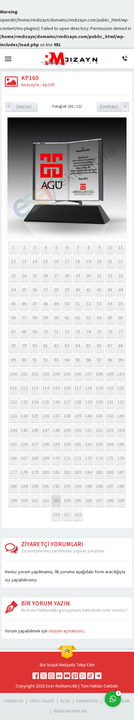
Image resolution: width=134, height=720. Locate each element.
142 (110, 416)
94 (67, 360)
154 (120, 430)
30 (88, 276)
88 (120, 346)
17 (67, 261)
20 (99, 261)
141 (99, 416)
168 (35, 458)
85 (88, 346)
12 (13, 261)
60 (56, 318)
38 (56, 290)
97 (99, 360)
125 (45, 402)
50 (67, 304)
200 (24, 500)
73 (77, 332)
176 (120, 458)
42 (99, 290)
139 (77, 416)
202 (45, 500)
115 (56, 388)
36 (35, 290)
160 (67, 444)
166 (13, 458)
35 (24, 290)
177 (13, 472)
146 (35, 430)
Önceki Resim (21, 107)
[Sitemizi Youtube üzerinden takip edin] (67, 675)
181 (56, 472)
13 (24, 261)
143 (120, 416)
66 (120, 318)
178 (24, 472)
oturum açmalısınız (66, 631)
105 (67, 374)
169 (45, 458)
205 (77, 500)
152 (99, 430)
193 (67, 486)
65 (110, 318)
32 (110, 276)
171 (67, 458)
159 (56, 444)
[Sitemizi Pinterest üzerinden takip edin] (75, 675)
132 (120, 402)
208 (110, 500)
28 (67, 276)
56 (13, 318)
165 (120, 444)
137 (56, 416)
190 (35, 486)
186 (110, 472)
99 (120, 360)
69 (35, 332)
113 (35, 388)
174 (99, 458)
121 (120, 388)
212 (77, 514)
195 (88, 486)
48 (45, 304)
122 (13, 402)
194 (77, 486)
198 (120, 486)
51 (77, 304)
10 (110, 247)
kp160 (49, 85)
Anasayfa (30, 85)
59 (45, 318)
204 (67, 500)
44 (120, 290)
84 (77, 346)
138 (67, 416)
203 (56, 500)
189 (24, 486)
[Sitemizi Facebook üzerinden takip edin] (36, 675)
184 (88, 472)
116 (67, 388)
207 (99, 500)
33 (120, 276)
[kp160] (67, 235)
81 (45, 346)
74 (88, 332)
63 (88, 318)
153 (110, 430)
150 (77, 430)
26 (45, 276)
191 (45, 486)
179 (35, 472)
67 (13, 332)
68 (24, 332)
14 (35, 261)
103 (45, 374)
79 (24, 346)
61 (67, 318)
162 (88, 444)
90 (24, 360)
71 (56, 332)
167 (24, 458)
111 (13, 388)
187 (120, 472)
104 (56, 374)
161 (77, 444)
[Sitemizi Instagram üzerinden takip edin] (51, 675)
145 (24, 430)
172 (77, 458)
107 (88, 374)
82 (56, 346)
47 (35, 304)
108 (99, 374)
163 (99, 444)
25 (35, 276)
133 (13, 416)
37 (45, 290)
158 (45, 444)
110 (120, 374)
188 (13, 486)
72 (67, 332)
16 (56, 261)
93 (56, 360)
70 (45, 332)
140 (88, 416)
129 (88, 402)
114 (45, 388)
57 (24, 318)
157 (35, 444)
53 (99, 304)
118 (88, 388)
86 (99, 346)
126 (56, 402)
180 (45, 472)
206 (88, 500)
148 (56, 430)
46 (24, 304)
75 (99, 332)
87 (110, 346)
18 (77, 261)
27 (56, 276)
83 (67, 346)
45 (13, 304)
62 (77, 318)
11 (120, 247)
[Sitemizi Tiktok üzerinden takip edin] (90, 675)
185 (99, 472)
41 (88, 290)
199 (13, 500)
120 (110, 388)
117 (77, 388)
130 (99, 402)
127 (67, 402)
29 (77, 276)
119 (99, 388)
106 (77, 374)
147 (45, 430)
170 (56, 458)
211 (67, 514)
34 (13, 290)
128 (77, 402)
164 (110, 444)
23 (13, 276)
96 (88, 360)
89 (13, 360)
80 (35, 346)
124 (35, 402)
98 (110, 360)
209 (120, 500)
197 (110, 486)
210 (56, 514)
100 (13, 374)
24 (24, 276)
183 (77, 472)
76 (110, 332)
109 (110, 374)
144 (13, 430)
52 (88, 304)
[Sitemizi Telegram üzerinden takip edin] (98, 675)
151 (88, 430)
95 (77, 360)
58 (35, 318)
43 (110, 290)
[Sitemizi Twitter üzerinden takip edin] (43, 675)
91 (35, 360)
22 (120, 261)
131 (110, 402)
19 (88, 261)
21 (110, 261)
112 (24, 388)
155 (13, 444)
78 (13, 346)
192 (56, 486)
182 (67, 472)
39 (67, 290)
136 (45, 416)
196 (99, 486)
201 (35, 500)
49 (56, 304)
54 (110, 304)
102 (35, 374)
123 (24, 402)
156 (24, 444)
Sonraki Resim (113, 107)
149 (67, 430)
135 (35, 416)
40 (77, 290)
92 (45, 360)
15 (45, 261)
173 (88, 458)
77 (120, 332)
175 (110, 458)
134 (24, 416)
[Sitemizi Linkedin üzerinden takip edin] (59, 675)
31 (99, 276)
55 (120, 304)
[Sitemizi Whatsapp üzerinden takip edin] (82, 675)
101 (24, 374)
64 (99, 318)
